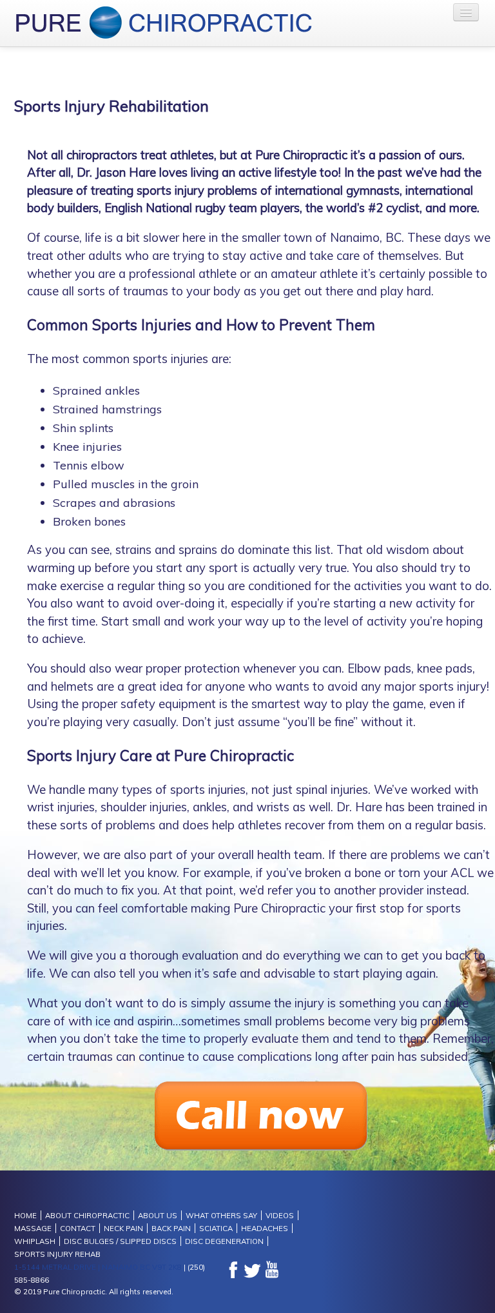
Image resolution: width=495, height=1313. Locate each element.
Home (25, 1215)
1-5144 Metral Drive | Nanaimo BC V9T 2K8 (98, 1267)
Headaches (264, 1228)
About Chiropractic (87, 1215)
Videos (280, 1215)
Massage (33, 1228)
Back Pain (171, 1228)
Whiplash (34, 1241)
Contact (77, 1228)
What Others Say (221, 1215)
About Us (157, 1215)
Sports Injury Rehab (57, 1254)
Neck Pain (123, 1228)
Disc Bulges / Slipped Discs (120, 1241)
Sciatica (216, 1228)
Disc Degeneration (224, 1241)
